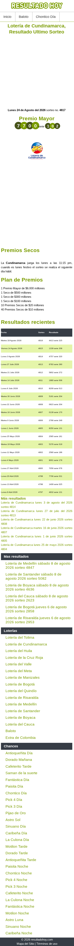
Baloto (23, 17)
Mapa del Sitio (25, 943)
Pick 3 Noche (16, 886)
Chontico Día (46, 17)
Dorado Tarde (17, 853)
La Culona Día (17, 840)
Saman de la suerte (21, 773)
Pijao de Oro (16, 813)
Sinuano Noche (18, 927)
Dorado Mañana (19, 760)
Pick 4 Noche (16, 880)
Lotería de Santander (23, 711)
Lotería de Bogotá (20, 684)
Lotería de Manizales (23, 677)
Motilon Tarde (17, 846)
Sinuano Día (16, 826)
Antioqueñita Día (19, 753)
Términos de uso (46, 943)
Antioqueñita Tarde (21, 860)
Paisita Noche (17, 866)
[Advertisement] (37, 71)
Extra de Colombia (21, 738)
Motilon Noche (17, 913)
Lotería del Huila (19, 651)
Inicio (7, 17)
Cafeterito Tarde (18, 766)
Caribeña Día (16, 833)
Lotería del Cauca (20, 724)
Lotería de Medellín (21, 704)
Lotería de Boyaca (20, 718)
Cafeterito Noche (19, 893)
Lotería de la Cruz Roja (24, 658)
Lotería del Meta (19, 671)
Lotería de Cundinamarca (26, 644)
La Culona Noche (20, 900)
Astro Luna (14, 920)
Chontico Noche (19, 873)
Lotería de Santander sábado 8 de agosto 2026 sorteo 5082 (33, 576)
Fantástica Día (17, 780)
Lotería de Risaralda (22, 698)
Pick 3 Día (14, 806)
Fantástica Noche (20, 906)
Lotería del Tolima (20, 637)
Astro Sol (13, 820)
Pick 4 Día (14, 800)
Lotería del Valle (19, 664)
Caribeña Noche (19, 933)
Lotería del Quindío (21, 691)
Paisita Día (14, 786)
